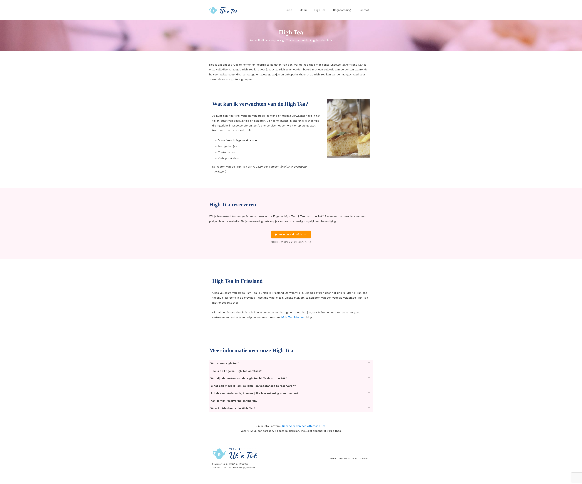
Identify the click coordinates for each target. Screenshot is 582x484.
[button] (291, 234)
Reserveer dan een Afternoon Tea (304, 425)
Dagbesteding (342, 10)
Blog (354, 458)
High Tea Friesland (293, 317)
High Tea (320, 10)
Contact (363, 10)
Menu (303, 10)
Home (288, 10)
